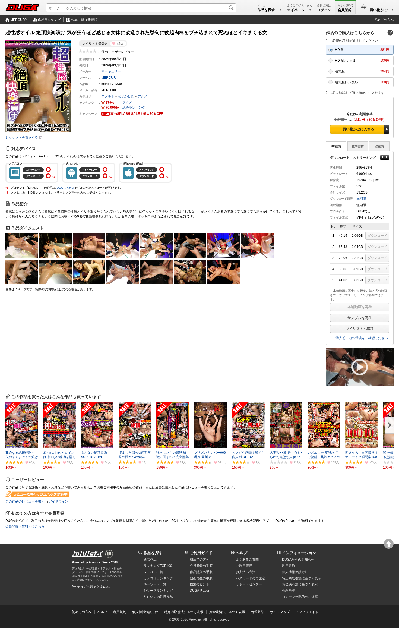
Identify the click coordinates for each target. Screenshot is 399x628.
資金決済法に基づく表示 (227, 612)
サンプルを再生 (359, 318)
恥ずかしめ (126, 96)
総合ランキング (133, 107)
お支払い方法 (245, 572)
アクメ (142, 96)
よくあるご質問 (247, 559)
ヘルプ (241, 553)
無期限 (361, 199)
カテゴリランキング (158, 578)
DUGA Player (65, 187)
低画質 (379, 146)
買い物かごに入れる (358, 129)
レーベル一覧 (153, 572)
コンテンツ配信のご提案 (300, 597)
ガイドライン (58, 501)
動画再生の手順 (201, 578)
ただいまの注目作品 (158, 597)
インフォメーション (299, 553)
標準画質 (358, 146)
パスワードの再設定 (250, 578)
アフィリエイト (307, 612)
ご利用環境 (244, 566)
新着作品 (150, 559)
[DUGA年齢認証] (87, 554)
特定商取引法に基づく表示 (183, 612)
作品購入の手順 (201, 572)
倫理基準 (288, 590)
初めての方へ (384, 20)
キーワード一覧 (155, 584)
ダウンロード (377, 236)
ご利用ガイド (201, 553)
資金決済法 (300, 584)
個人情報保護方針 (295, 572)
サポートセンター (249, 584)
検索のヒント (199, 584)
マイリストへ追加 (360, 329)
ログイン (324, 10)
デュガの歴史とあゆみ (93, 587)
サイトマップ (280, 612)
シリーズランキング (158, 590)
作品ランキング (49, 20)
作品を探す (153, 553)
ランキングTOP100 (158, 566)
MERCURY (18, 20)
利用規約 (288, 566)
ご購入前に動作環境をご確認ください (360, 338)
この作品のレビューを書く (25, 501)
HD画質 (336, 146)
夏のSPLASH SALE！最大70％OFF (136, 114)
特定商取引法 (301, 578)
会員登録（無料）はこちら (25, 526)
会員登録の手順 (201, 566)
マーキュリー (111, 71)
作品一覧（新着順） (85, 20)
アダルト (107, 96)
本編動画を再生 (359, 307)
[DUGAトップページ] (22, 7)
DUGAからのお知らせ (298, 559)
